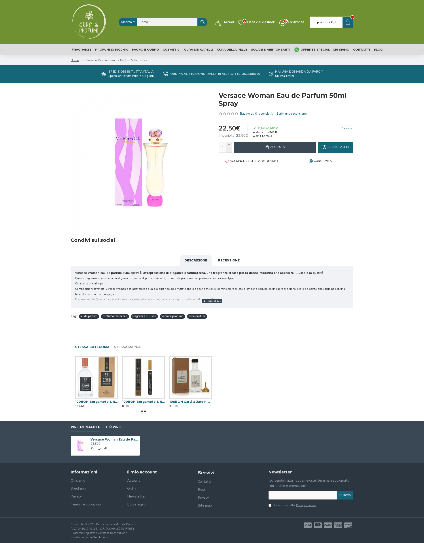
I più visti (112, 427)
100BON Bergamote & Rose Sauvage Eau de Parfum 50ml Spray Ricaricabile (96, 402)
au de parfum (88, 316)
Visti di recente (85, 427)
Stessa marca (127, 347)
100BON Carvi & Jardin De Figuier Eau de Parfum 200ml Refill (190, 402)
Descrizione (195, 260)
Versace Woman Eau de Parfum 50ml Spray (114, 439)
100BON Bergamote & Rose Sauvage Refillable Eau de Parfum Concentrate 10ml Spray (143, 402)
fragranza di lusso (144, 316)
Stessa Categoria (92, 347)
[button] (142, 411)
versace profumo (172, 316)
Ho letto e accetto (294, 505)
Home (75, 60)
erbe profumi (197, 316)
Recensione (229, 260)
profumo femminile (115, 316)
